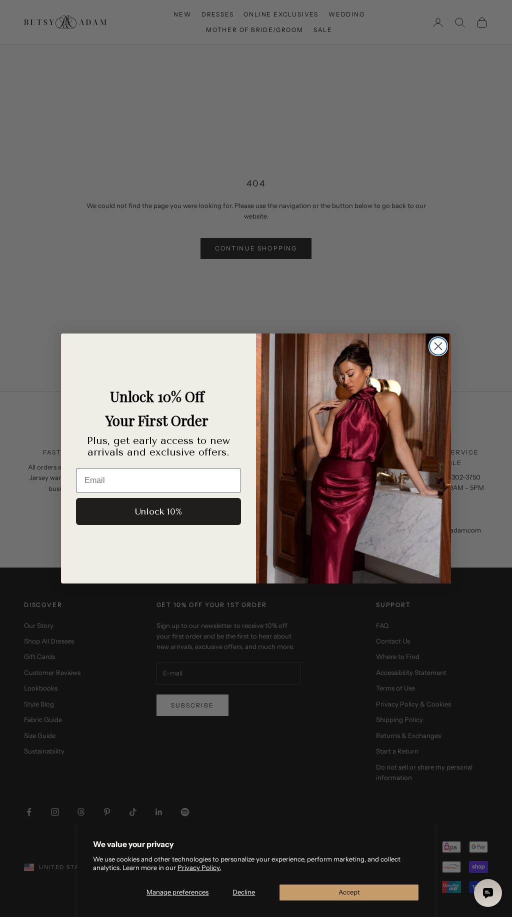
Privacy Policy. (199, 868)
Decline (243, 892)
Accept (349, 892)
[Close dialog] (438, 346)
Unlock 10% (158, 511)
